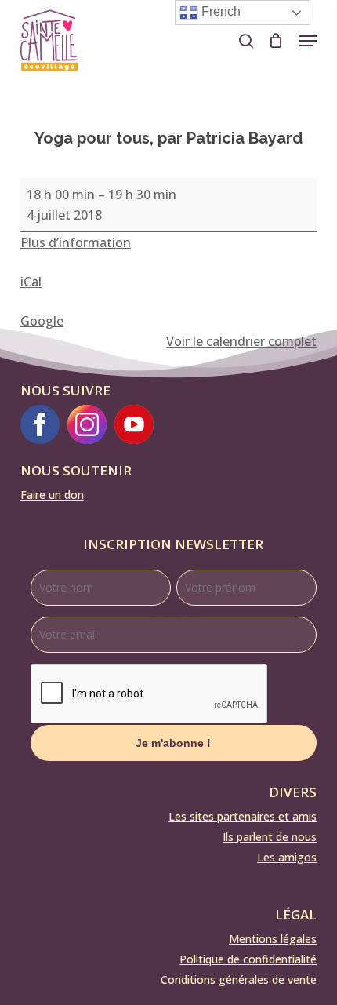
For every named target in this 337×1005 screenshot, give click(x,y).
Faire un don (52, 494)
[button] (308, 41)
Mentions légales (273, 938)
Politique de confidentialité (248, 959)
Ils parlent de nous (270, 836)
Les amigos (287, 857)
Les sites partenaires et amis (242, 816)
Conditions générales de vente (239, 979)
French (219, 11)
